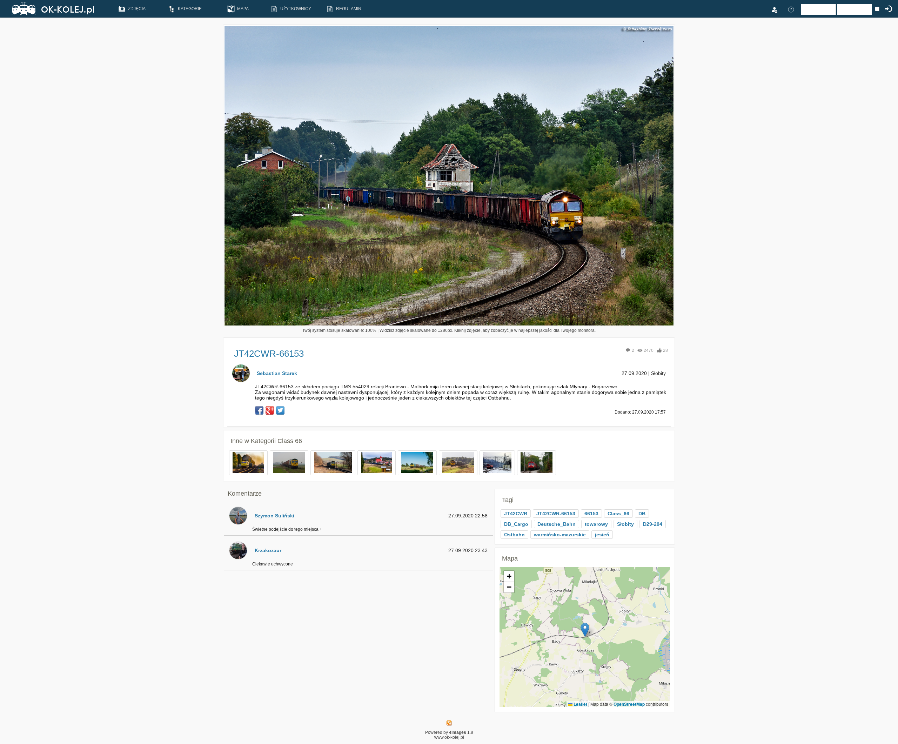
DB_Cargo (516, 524)
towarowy (596, 524)
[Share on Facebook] (259, 410)
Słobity (625, 524)
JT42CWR (515, 513)
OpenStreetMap (629, 704)
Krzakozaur (268, 550)
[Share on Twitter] (280, 410)
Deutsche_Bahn (556, 524)
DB (641, 513)
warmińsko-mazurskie (560, 534)
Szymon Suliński (274, 515)
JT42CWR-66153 (555, 513)
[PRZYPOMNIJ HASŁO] (791, 9)
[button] (585, 630)
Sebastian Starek (277, 373)
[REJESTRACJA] (774, 9)
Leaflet (579, 704)
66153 (591, 513)
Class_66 (618, 513)
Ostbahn (514, 534)
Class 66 (289, 440)
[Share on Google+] (270, 410)
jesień (602, 534)
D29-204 (652, 524)
